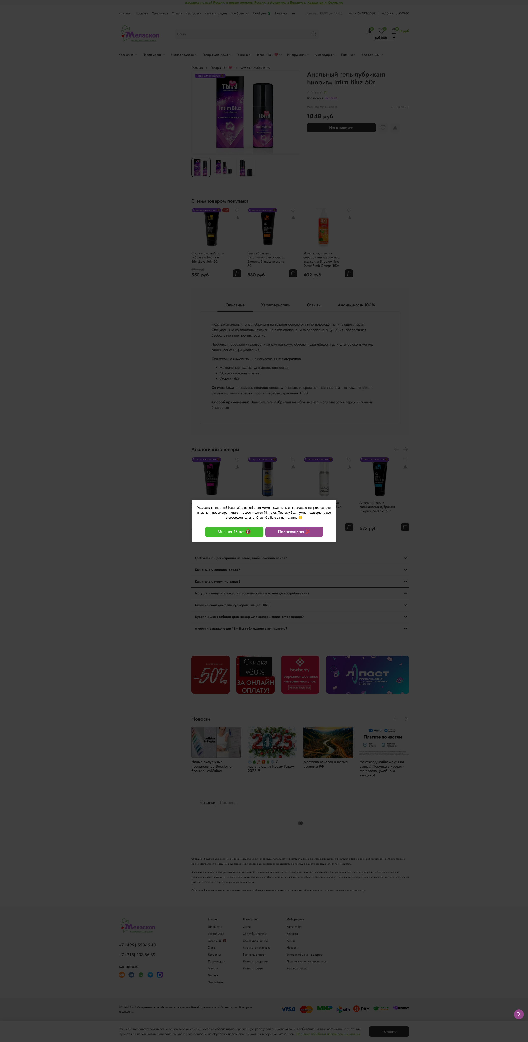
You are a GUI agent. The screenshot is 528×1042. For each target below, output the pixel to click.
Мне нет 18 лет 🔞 (234, 532)
